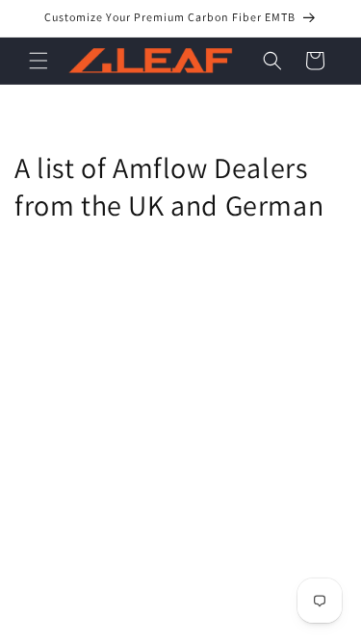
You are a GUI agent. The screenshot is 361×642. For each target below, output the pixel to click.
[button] (38, 60)
